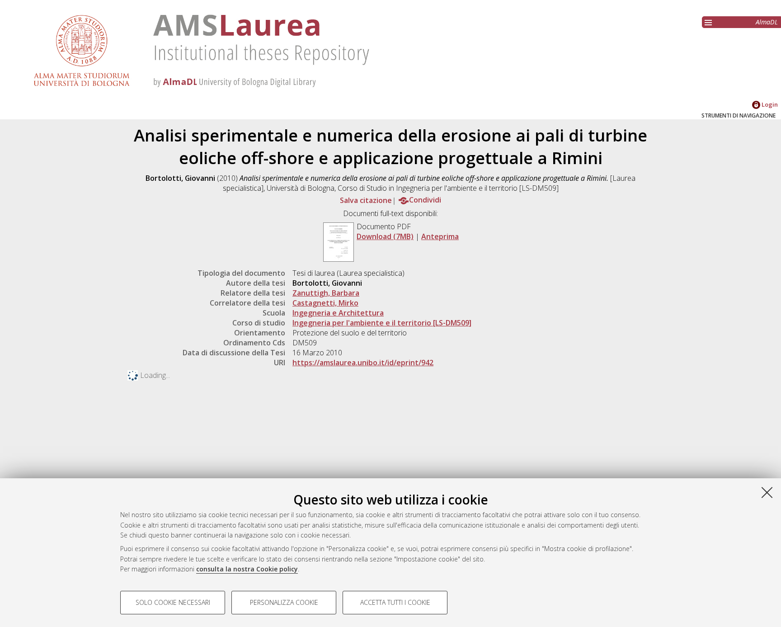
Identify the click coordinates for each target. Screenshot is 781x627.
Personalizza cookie (284, 602)
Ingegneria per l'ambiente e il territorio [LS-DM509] (381, 323)
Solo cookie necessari (173, 602)
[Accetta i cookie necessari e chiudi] (767, 492)
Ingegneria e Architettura (338, 313)
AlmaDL (767, 22)
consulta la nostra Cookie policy (247, 569)
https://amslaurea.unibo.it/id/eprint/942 (362, 363)
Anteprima (440, 236)
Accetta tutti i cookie (395, 602)
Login (769, 104)
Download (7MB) (385, 236)
